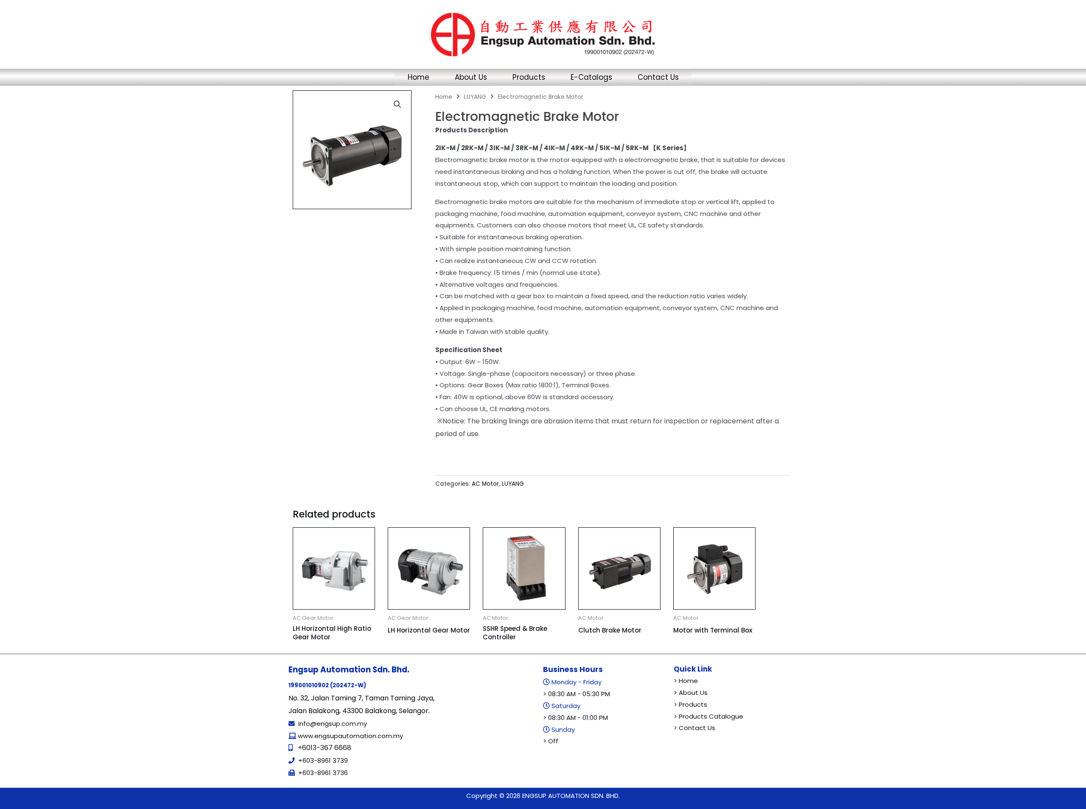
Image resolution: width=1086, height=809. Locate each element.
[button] (397, 104)
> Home (686, 680)
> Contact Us (694, 727)
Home (418, 77)
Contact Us (658, 77)
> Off (550, 740)
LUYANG (475, 97)
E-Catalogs (591, 77)
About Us (471, 77)
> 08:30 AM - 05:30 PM (576, 693)
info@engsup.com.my (332, 723)
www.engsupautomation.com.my (349, 735)
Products (528, 77)
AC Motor (485, 484)
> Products (690, 704)
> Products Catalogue (708, 716)
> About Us (691, 692)
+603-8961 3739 (323, 760)
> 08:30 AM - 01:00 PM (575, 717)
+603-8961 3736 (323, 772)
